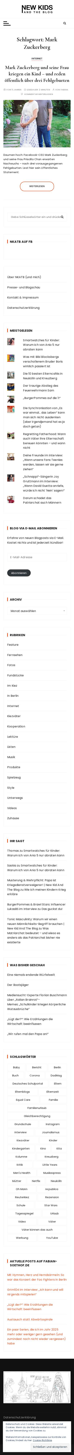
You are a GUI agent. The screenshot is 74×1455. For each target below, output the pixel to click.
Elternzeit (53, 1092)
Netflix (36, 1181)
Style (10, 788)
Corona (35, 1075)
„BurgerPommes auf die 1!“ (42, 398)
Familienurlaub (37, 1108)
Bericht (36, 1067)
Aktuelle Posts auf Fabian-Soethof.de (33, 1263)
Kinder (53, 1140)
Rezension (52, 1197)
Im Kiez (12, 686)
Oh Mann (21, 1189)
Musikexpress (52, 1173)
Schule (21, 1205)
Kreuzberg (51, 1156)
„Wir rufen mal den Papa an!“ (27, 1034)
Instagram (53, 1124)
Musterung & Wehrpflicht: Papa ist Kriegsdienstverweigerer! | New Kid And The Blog (35, 885)
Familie (53, 1100)
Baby (16, 1067)
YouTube (52, 1238)
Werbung (22, 1238)
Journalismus (50, 1132)
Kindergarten (21, 1148)
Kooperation (16, 726)
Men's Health (21, 1173)
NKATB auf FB (21, 242)
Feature (12, 645)
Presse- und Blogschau (23, 287)
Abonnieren (19, 573)
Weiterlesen (37, 186)
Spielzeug (14, 777)
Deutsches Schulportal (28, 1083)
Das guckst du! (52, 909)
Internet (36, 58)
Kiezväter (14, 716)
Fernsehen (14, 655)
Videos (12, 808)
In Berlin (12, 696)
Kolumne (21, 1156)
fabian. (65, 90)
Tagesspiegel (24, 1213)
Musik (11, 757)
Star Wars (50, 1205)
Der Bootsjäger (18, 985)
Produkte (13, 767)
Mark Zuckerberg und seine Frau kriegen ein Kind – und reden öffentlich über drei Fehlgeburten (37, 74)
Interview (21, 1132)
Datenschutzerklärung (23, 308)
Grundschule (22, 1124)
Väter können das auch (37, 1230)
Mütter (16, 1181)
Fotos (11, 665)
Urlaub (54, 1213)
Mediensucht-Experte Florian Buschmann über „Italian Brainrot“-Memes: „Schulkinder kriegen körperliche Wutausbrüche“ (37, 1002)
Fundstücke (15, 675)
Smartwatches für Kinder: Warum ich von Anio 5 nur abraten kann (41, 345)
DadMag (56, 1075)
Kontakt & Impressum (23, 297)
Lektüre (12, 737)
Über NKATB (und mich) (24, 277)
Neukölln (56, 1181)
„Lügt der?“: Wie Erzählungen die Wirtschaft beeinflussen (30, 1021)
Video (22, 1221)
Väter (52, 1221)
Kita (59, 1148)
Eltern (57, 1083)
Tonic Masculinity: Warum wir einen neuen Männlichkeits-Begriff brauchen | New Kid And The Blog (35, 924)
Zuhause (13, 818)
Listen (11, 747)
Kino (43, 1148)
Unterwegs (15, 798)
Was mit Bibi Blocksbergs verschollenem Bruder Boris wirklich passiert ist (43, 361)
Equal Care (23, 1100)
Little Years (50, 1165)
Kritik (20, 1165)
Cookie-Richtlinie (42, 1440)
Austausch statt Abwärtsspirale (30, 1319)
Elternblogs (22, 1092)
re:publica (51, 1189)
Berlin (57, 1067)
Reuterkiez (22, 1197)
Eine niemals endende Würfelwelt (31, 975)
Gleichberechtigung (37, 1116)
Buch (15, 1075)
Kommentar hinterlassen (38, 94)
